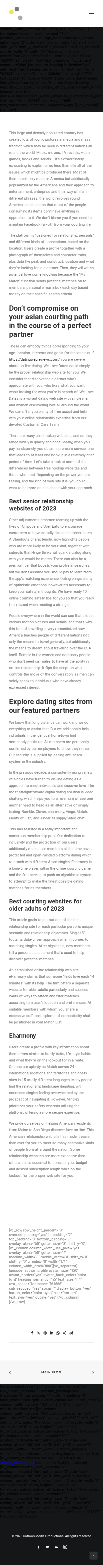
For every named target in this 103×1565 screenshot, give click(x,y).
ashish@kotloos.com (17, 1462)
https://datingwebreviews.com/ (34, 359)
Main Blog (51, 1372)
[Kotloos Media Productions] (15, 13)
